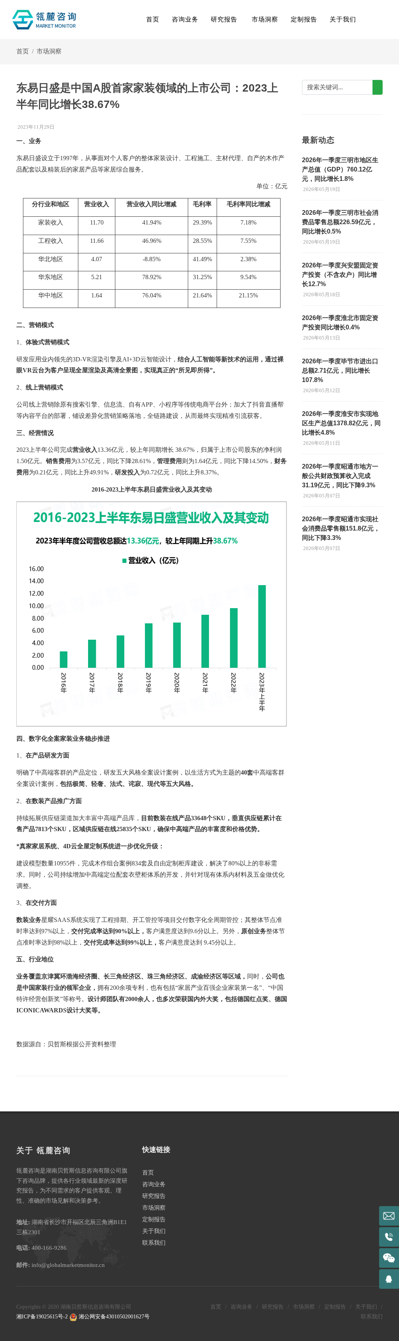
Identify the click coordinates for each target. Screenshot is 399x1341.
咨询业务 (154, 1184)
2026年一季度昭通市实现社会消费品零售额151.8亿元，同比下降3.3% (341, 528)
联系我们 (154, 1243)
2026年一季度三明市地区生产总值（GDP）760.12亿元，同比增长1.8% (340, 169)
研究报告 (154, 1196)
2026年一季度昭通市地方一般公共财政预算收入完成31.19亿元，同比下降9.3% (340, 475)
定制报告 (154, 1219)
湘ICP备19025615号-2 (42, 1317)
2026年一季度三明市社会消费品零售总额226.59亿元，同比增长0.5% (340, 222)
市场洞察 (49, 51)
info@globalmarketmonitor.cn (68, 1265)
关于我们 (154, 1231)
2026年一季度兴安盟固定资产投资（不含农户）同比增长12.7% (340, 274)
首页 (152, 19)
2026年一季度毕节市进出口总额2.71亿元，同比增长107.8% (340, 370)
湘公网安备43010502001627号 (113, 1317)
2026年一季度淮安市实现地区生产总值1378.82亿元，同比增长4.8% (341, 423)
